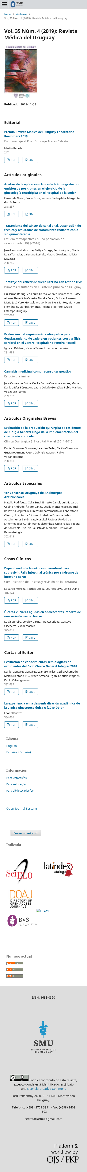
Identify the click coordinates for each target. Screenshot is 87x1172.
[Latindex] (57, 883)
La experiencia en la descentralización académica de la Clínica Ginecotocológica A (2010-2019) (42, 705)
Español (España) (18, 752)
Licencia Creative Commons (46, 1089)
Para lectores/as (16, 778)
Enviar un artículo (26, 833)
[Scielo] (19, 883)
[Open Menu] (4, 4)
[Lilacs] (43, 911)
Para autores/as (16, 784)
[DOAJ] (21, 911)
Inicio (7, 14)
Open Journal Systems (22, 808)
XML (32, 160)
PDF (13, 160)
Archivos (21, 14)
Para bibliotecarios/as (20, 790)
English (11, 746)
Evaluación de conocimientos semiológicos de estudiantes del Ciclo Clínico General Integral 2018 (40, 664)
